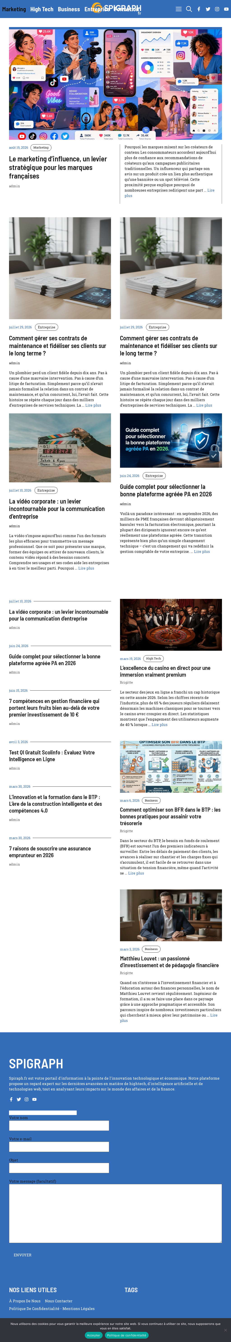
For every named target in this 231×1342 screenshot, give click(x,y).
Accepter (93, 1335)
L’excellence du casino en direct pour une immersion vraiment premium (165, 671)
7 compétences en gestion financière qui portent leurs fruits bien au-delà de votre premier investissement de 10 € (54, 707)
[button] (189, 9)
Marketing (14, 8)
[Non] (225, 1330)
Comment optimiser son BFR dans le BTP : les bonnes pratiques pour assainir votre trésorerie (170, 816)
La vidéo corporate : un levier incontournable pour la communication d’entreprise (58, 615)
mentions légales (78, 1308)
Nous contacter (58, 1300)
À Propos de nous (24, 1300)
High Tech (41, 8)
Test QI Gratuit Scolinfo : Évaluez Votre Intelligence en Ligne (52, 755)
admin (14, 627)
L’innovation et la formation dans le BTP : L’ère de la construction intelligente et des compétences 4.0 (55, 803)
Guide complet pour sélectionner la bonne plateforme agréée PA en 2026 (54, 659)
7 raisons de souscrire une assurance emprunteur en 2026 (50, 851)
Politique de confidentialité (34, 1308)
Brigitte (126, 682)
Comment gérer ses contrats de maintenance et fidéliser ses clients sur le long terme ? (57, 345)
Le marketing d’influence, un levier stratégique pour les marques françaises (58, 167)
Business (69, 8)
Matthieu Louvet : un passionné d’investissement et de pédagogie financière (169, 961)
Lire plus (93, 405)
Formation (126, 8)
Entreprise (97, 8)
